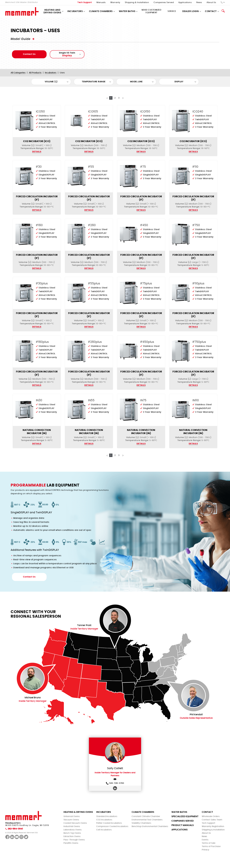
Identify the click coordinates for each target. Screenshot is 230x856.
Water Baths (127, 11)
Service (172, 11)
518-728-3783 (116, 783)
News (199, 2)
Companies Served (164, 2)
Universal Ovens (71, 816)
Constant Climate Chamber (146, 816)
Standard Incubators (106, 816)
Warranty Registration (213, 826)
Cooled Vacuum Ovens (75, 823)
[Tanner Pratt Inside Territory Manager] (115, 620)
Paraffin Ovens (70, 843)
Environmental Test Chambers (147, 820)
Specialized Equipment (184, 816)
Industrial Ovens (71, 826)
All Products (35, 73)
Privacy (205, 850)
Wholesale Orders (211, 816)
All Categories (18, 73)
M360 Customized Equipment (151, 11)
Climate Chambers (101, 11)
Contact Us (29, 54)
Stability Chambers (141, 823)
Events (205, 840)
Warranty (115, 2)
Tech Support (84, 2)
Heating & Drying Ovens (78, 812)
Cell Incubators (104, 830)
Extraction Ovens (72, 836)
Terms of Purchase (211, 846)
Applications (185, 2)
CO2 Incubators (104, 820)
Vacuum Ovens (71, 820)
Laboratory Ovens (72, 830)
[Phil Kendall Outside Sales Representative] (193, 695)
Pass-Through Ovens (74, 840)
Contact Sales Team (212, 820)
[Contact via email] (115, 779)
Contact (207, 812)
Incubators (75, 11)
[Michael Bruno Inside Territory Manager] (32, 678)
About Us (211, 2)
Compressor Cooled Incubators (112, 826)
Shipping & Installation (137, 2)
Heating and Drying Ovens (52, 11)
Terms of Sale (208, 843)
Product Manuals (182, 825)
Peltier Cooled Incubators (109, 823)
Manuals (101, 2)
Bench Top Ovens (72, 833)
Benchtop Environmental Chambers (150, 826)
